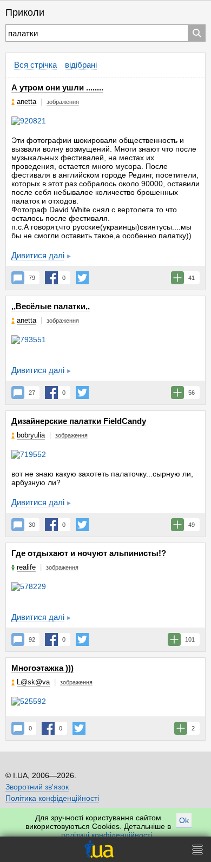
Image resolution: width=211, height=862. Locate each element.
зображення (63, 102)
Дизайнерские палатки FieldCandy (78, 421)
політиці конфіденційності (106, 835)
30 (32, 524)
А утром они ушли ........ (57, 87)
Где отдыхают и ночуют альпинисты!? (88, 553)
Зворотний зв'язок (37, 786)
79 (32, 278)
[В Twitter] (82, 277)
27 (32, 392)
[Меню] (197, 849)
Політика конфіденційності (52, 798)
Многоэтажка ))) (42, 667)
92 (32, 639)
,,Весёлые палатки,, (50, 306)
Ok (184, 820)
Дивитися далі (37, 255)
